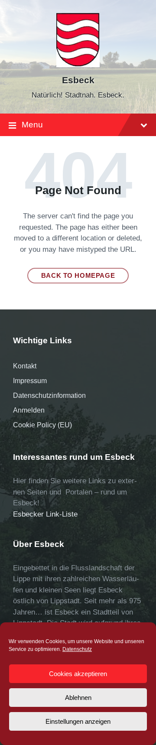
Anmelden (29, 410)
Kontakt (24, 366)
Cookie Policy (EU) (42, 425)
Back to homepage (78, 275)
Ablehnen (78, 697)
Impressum (30, 380)
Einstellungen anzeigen (78, 721)
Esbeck (78, 80)
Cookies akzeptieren (78, 673)
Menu (32, 124)
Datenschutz (77, 649)
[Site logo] (78, 65)
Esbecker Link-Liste (45, 514)
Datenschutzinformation (49, 395)
